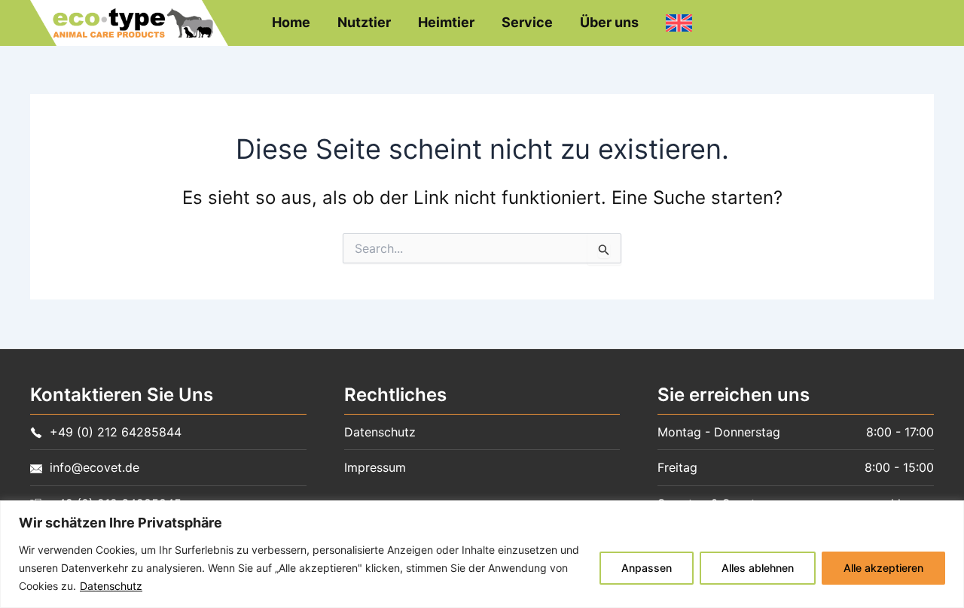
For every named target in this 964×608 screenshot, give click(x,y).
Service (527, 22)
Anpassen (646, 567)
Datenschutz (111, 585)
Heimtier (446, 22)
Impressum (375, 467)
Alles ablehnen (757, 567)
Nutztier (364, 22)
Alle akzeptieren (883, 567)
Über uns (609, 22)
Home (291, 22)
